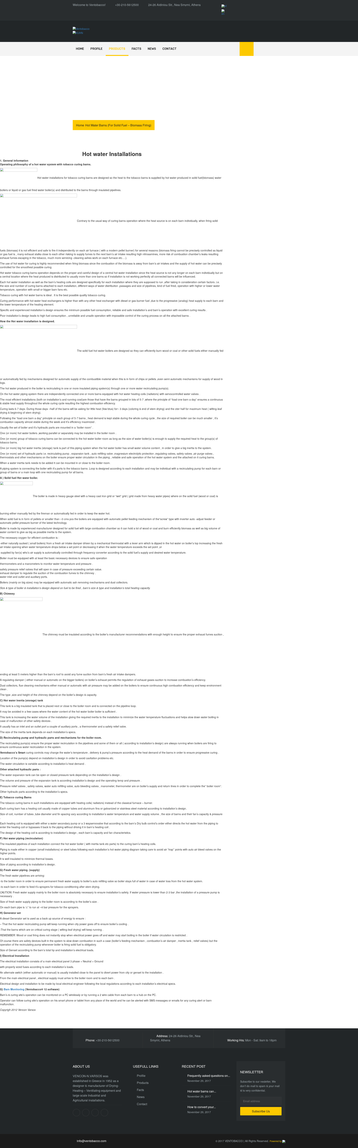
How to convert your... (201, 1107)
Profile (96, 49)
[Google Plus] (95, 1112)
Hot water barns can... (201, 1091)
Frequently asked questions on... (208, 1075)
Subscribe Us (261, 1111)
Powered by (276, 1141)
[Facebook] (76, 1112)
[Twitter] (86, 1112)
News (152, 49)
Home (80, 49)
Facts (136, 49)
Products (117, 49)
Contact (169, 49)
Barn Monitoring (14, 989)
